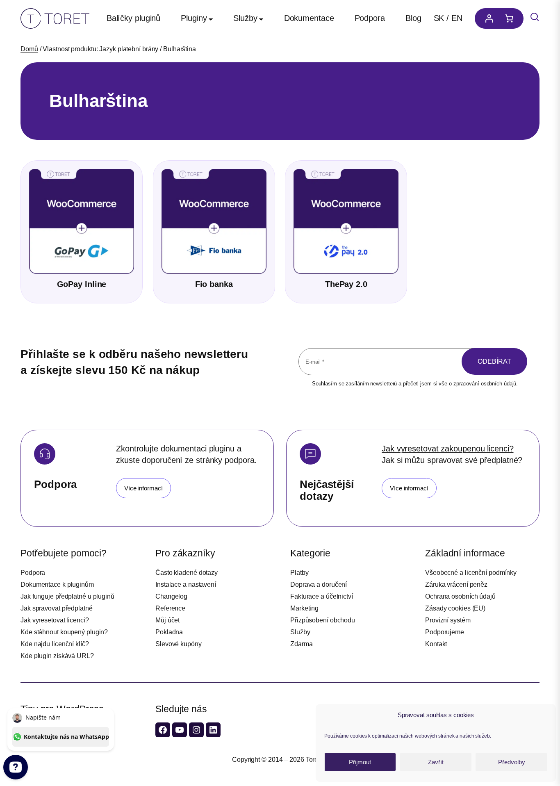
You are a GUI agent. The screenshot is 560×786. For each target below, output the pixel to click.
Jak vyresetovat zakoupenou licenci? (448, 448)
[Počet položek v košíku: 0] (511, 18)
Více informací (143, 488)
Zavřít (436, 762)
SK (439, 18)
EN (456, 18)
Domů (29, 49)
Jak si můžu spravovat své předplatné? (452, 460)
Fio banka (214, 284)
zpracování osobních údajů (485, 383)
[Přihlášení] (487, 18)
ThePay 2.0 (346, 284)
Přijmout (360, 762)
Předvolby (511, 762)
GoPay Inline (82, 284)
